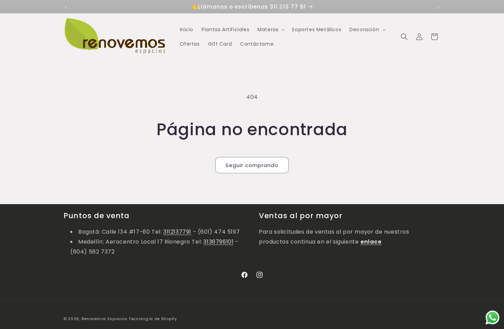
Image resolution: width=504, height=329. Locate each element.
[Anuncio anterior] (65, 6)
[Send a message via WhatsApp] (492, 317)
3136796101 (218, 242)
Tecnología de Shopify (153, 318)
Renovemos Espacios (105, 318)
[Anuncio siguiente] (438, 6)
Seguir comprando (252, 165)
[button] (270, 29)
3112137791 (177, 232)
